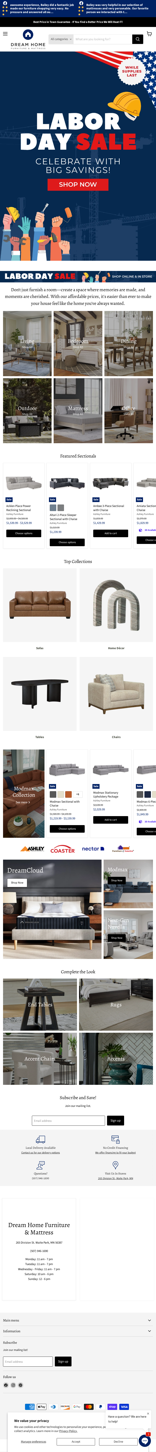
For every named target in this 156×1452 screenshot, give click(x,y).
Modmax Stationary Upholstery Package (105, 795)
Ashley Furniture (14, 514)
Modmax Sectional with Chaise (65, 804)
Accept (76, 1442)
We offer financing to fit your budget (115, 1152)
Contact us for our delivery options (40, 1152)
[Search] (137, 39)
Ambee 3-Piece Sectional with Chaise (108, 508)
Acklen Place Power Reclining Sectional (18, 508)
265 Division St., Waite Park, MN (115, 1178)
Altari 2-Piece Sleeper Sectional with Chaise (63, 517)
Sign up (115, 1120)
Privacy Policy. (68, 1431)
